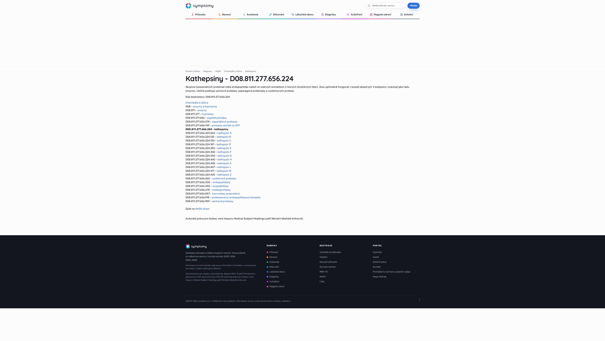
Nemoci (226, 14)
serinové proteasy (222, 201)
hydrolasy (208, 114)
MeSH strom (202, 208)
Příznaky (200, 14)
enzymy (202, 110)
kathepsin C (224, 140)
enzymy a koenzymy (205, 106)
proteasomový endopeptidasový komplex (236, 197)
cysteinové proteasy (224, 178)
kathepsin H (225, 159)
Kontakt (377, 267)
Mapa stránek (379, 276)
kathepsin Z (224, 174)
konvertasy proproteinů (226, 193)
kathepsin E (224, 148)
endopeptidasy (221, 182)
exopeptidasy (221, 186)
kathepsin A (224, 133)
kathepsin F (224, 151)
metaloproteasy (221, 189)
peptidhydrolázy (217, 117)
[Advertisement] (302, 43)
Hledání (323, 257)
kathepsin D (224, 144)
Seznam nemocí (328, 267)
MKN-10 (324, 271)
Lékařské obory (304, 14)
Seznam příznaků (328, 262)
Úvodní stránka (193, 71)
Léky (322, 281)
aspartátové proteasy (224, 121)
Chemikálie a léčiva (233, 71)
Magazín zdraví (382, 14)
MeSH (218, 71)
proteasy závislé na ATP (226, 125)
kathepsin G (225, 155)
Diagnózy (330, 14)
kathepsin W (224, 170)
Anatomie (252, 14)
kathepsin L (224, 167)
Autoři (376, 257)
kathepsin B (224, 136)
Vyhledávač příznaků (330, 252)
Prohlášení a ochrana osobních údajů (391, 271)
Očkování (278, 14)
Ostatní (408, 14)
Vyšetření (356, 14)
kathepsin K (225, 163)
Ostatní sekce (379, 262)
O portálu (377, 252)
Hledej (413, 5)
